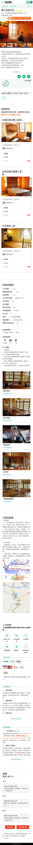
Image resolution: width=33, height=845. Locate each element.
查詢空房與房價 (7, 145)
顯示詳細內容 (7, 393)
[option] (16, 380)
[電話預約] (28, 76)
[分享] (19, 76)
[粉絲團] (24, 76)
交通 (21, 93)
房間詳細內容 (9, 148)
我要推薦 (10, 827)
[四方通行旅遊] (8, 3)
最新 (5, 93)
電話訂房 (16, 145)
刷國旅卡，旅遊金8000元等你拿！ (21, 18)
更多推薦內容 (22, 827)
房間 (10, 93)
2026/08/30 (6, 161)
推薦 (5, 97)
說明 (26, 93)
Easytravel (19, 843)
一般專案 (5, 153)
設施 (16, 93)
